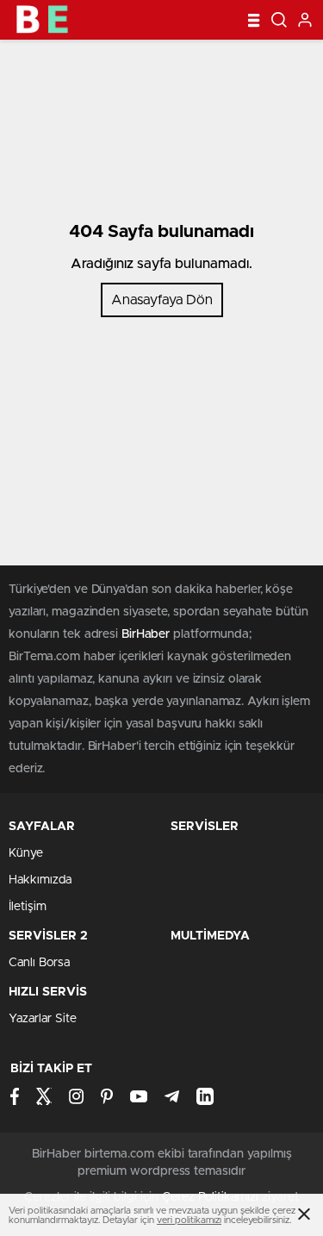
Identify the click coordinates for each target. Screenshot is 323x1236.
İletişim (28, 907)
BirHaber (145, 634)
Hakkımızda (40, 880)
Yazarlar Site (43, 1019)
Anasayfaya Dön (162, 300)
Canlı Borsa (39, 963)
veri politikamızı (189, 1220)
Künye (26, 853)
